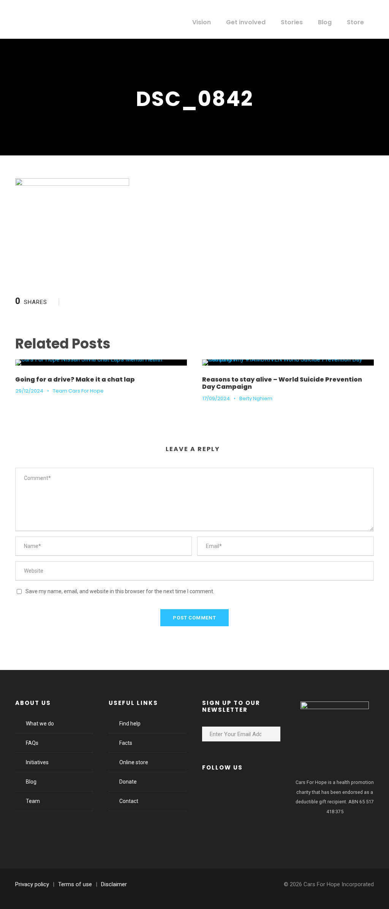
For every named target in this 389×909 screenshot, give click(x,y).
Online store (133, 762)
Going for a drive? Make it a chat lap (75, 379)
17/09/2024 (216, 398)
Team (33, 801)
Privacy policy (32, 884)
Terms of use (75, 884)
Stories (292, 22)
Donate (128, 782)
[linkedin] (232, 790)
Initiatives (37, 762)
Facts (125, 743)
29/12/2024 (29, 390)
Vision (201, 22)
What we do (40, 724)
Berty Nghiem (255, 398)
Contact (128, 801)
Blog (325, 22)
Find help (130, 724)
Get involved (246, 22)
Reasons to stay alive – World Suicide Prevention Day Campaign (282, 383)
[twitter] (253, 790)
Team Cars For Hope (78, 390)
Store (355, 22)
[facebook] (212, 790)
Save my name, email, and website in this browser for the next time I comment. (119, 591)
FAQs (32, 743)
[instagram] (273, 790)
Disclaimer (114, 884)
